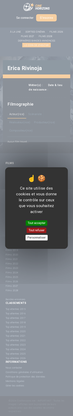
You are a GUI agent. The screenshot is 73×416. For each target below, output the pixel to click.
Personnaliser (36, 237)
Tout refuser (37, 230)
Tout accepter (36, 223)
